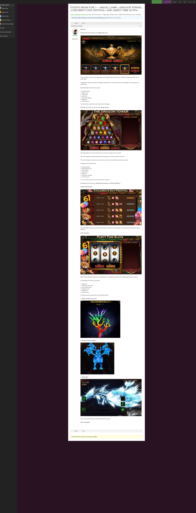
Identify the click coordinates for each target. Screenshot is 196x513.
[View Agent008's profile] (104, 17)
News (90, 14)
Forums (72, 14)
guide (108, 104)
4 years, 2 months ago (115, 17)
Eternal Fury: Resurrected (81, 14)
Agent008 (107, 17)
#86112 (140, 26)
